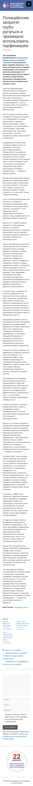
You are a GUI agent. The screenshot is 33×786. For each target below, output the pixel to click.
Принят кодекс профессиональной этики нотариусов (22, 623)
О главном (17, 650)
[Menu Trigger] (28, 3)
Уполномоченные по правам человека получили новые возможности (15, 656)
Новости (8, 650)
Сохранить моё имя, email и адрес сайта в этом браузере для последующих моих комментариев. (16, 718)
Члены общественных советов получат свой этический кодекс (8, 635)
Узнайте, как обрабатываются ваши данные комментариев (15, 736)
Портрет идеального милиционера (7, 623)
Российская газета (21, 607)
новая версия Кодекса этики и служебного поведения (15, 60)
